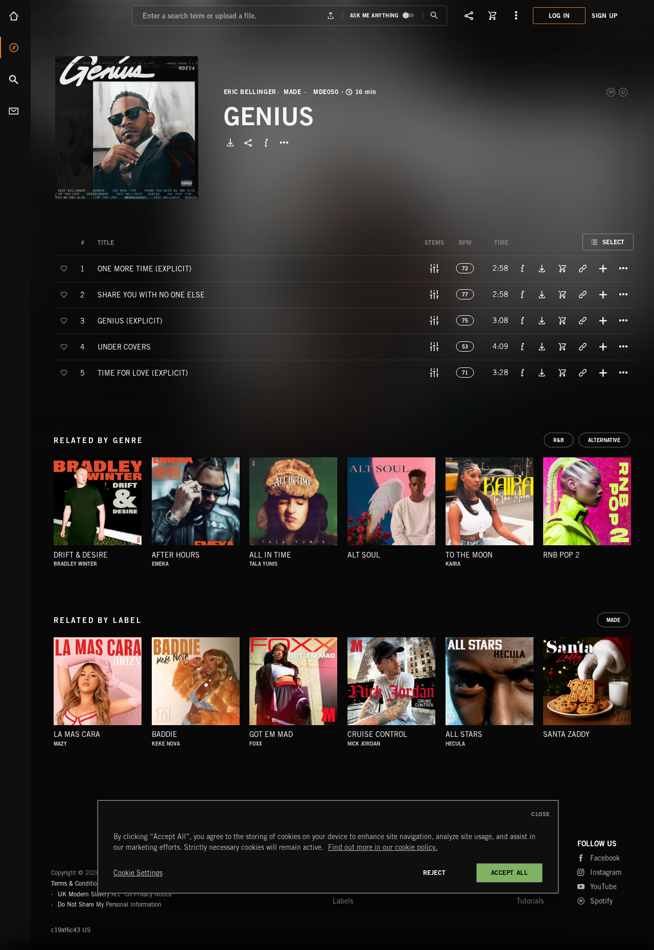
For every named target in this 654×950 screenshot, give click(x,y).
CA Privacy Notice (148, 894)
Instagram (624, 92)
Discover (15, 47)
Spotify (611, 92)
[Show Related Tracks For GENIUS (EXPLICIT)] (582, 320)
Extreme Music (90, 848)
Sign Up (604, 15)
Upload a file (330, 15)
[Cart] (492, 15)
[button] (126, 127)
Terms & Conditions (77, 883)
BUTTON (284, 142)
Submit (435, 15)
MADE (292, 92)
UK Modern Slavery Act (89, 894)
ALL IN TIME (270, 555)
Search (15, 79)
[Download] (230, 142)
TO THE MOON (469, 555)
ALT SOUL (363, 555)
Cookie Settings (137, 873)
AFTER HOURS (176, 555)
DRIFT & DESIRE (81, 555)
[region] (328, 847)
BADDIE (164, 734)
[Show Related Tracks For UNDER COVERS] (582, 346)
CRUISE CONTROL (377, 734)
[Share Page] (469, 15)
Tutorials (530, 901)
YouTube (603, 887)
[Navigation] (516, 15)
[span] (145, 268)
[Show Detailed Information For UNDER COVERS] (522, 346)
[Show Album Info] (266, 142)
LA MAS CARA (77, 734)
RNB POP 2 (561, 555)
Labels (343, 901)
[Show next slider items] (641, 506)
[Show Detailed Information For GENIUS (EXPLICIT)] (522, 320)
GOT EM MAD (271, 734)
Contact (15, 111)
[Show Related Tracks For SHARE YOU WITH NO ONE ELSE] (582, 294)
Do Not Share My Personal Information (109, 904)
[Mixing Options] (434, 268)
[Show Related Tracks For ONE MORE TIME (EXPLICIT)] (582, 268)
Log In (559, 15)
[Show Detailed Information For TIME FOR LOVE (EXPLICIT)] (522, 372)
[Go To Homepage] (86, 15)
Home (15, 16)
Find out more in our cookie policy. (382, 847)
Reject (434, 872)
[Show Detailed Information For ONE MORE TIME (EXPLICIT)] (522, 268)
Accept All (509, 872)
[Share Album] (248, 142)
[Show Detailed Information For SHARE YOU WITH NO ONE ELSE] (522, 294)
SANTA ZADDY (566, 734)
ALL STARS (464, 734)
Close (540, 814)
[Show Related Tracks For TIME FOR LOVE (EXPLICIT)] (582, 372)
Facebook (605, 858)
